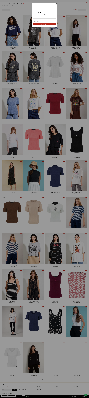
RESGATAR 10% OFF (44, 24)
